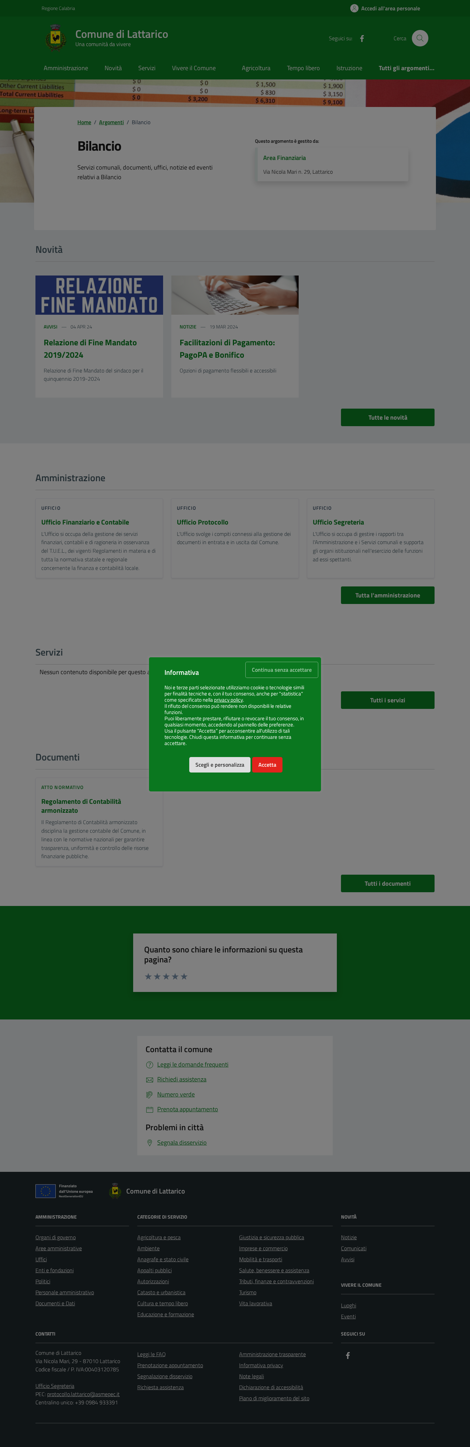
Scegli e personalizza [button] (219, 764)
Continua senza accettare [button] (282, 670)
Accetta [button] (267, 764)
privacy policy (228, 700)
